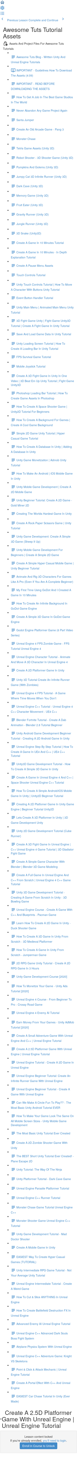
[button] (2, 4)
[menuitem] (2, 9)
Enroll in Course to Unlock (38, 1446)
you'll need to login (54, 1440)
